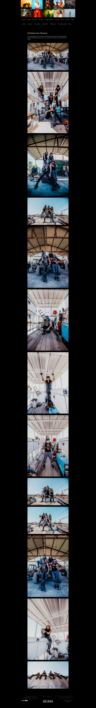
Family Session (37, 24)
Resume (68, 701)
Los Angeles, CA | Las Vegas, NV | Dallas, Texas (65, 696)
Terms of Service (28, 696)
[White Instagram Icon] (23, 700)
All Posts (23, 24)
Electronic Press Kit (68, 700)
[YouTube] (27, 700)
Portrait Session (53, 24)
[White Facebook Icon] (21, 700)
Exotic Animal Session (62, 24)
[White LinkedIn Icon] (24, 700)
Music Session (45, 24)
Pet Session (30, 24)
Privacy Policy (34, 696)
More (70, 24)
